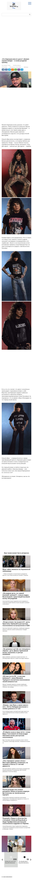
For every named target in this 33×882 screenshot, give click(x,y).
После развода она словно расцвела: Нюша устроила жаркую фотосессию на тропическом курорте (16, 792)
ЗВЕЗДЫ (26, 67)
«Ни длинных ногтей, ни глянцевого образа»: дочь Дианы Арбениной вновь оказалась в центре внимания (16, 651)
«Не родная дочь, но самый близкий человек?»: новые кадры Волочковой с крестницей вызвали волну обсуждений (16, 595)
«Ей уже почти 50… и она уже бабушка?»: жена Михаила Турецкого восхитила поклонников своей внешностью (16, 679)
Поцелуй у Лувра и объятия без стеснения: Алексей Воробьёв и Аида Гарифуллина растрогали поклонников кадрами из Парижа (16, 821)
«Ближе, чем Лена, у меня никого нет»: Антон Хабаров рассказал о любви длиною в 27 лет (15, 707)
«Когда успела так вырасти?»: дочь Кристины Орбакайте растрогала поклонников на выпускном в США (16, 623)
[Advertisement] (16, 37)
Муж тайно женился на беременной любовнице (16, 570)
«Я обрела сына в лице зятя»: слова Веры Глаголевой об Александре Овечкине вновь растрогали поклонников (16, 734)
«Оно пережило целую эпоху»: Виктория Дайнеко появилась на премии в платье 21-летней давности (15, 763)
